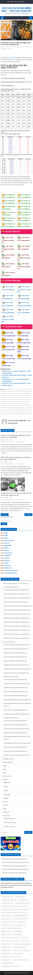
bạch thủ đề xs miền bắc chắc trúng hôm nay (16, 594)
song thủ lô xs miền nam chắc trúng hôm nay (16, 755)
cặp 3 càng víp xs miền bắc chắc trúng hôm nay (17, 610)
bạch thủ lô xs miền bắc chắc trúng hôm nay (16, 602)
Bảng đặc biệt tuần (6, 919)
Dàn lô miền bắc (16, 941)
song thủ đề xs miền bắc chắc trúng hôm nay (16, 665)
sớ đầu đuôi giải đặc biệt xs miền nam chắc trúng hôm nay (17, 738)
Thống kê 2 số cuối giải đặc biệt (21, 960)
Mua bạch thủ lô (6, 953)
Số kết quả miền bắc (9, 818)
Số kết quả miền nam (10, 573)
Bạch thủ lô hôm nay (7, 906)
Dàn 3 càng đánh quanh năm (9, 393)
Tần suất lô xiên (16, 412)
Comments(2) (8, 48)
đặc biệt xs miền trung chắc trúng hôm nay (15, 687)
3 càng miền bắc (20, 897)
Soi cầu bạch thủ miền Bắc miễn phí (11, 956)
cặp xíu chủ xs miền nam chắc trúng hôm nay (16, 729)
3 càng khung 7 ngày (7, 897)
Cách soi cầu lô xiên (18, 391)
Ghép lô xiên (25, 403)
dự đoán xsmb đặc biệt (16, 403)
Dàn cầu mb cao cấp (8, 642)
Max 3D (6, 548)
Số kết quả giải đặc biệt (22, 405)
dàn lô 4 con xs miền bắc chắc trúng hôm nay (16, 634)
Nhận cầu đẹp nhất (8, 762)
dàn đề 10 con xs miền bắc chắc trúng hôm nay (17, 626)
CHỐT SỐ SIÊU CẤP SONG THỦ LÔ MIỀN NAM (24, 289)
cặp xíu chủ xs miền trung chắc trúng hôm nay (16, 683)
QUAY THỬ (7, 565)
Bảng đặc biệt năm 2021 (6, 391)
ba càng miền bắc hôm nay (24, 389)
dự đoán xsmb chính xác (22, 401)
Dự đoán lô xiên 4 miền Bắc (16, 399)
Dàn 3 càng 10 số (6, 925)
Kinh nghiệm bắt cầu (8, 759)
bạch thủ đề (23, 912)
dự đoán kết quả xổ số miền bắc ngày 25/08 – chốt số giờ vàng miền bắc (16, 494)
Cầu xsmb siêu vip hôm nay (10, 587)
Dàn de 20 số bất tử (7, 931)
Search (4, 524)
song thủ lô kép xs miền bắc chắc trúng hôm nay (17, 669)
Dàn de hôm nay (6, 934)
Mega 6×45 (7, 782)
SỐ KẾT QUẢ (8, 568)
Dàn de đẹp (24, 938)
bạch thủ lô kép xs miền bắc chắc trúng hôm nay (17, 598)
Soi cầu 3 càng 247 (18, 953)
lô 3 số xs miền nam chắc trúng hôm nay (15, 747)
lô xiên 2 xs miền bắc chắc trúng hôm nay (15, 653)
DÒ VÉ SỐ (7, 560)
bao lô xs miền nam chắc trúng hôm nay (15, 720)
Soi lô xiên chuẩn (8, 412)
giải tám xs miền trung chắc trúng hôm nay (16, 691)
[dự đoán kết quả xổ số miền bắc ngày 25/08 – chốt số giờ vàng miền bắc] (16, 484)
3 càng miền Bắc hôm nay (9, 900)
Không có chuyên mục (6, 405)
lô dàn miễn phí (26, 950)
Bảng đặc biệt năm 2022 (20, 915)
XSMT (6, 538)
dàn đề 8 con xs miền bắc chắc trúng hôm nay (16, 622)
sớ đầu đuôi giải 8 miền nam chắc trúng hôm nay (17, 743)
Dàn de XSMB (17, 934)
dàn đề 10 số (26, 941)
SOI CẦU (6, 558)
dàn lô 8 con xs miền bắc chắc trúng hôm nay (16, 645)
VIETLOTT (7, 543)
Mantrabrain (25, 973)
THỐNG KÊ (7, 555)
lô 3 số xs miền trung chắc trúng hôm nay (15, 695)
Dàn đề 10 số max (6, 944)
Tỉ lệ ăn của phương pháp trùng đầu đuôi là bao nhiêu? (6, 514)
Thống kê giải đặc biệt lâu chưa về (10, 414)
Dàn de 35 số (18, 931)
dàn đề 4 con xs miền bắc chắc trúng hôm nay (16, 614)
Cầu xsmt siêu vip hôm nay (10, 676)
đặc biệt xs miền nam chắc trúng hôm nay (15, 725)
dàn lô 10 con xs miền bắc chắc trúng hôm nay (16, 630)
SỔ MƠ (6, 563)
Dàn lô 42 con (5, 941)
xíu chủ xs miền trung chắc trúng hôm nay (15, 710)
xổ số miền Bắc (14, 57)
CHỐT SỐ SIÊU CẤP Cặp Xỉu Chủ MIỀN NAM (8, 319)
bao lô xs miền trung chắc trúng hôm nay (15, 679)
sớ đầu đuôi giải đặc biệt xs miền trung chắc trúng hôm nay (17, 705)
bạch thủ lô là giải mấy (21, 906)
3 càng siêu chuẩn (23, 900)
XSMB (6, 533)
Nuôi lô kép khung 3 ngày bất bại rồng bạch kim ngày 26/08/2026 (16, 458)
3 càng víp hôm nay (11, 389)
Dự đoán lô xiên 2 (5, 399)
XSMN (6, 535)
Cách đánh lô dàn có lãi (8, 922)
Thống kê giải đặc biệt (7, 963)
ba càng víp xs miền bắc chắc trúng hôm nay (16, 590)
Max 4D (6, 550)
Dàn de (4, 928)
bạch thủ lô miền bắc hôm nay (21, 909)
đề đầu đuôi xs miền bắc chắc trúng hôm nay (16, 649)
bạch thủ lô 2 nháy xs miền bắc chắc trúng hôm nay (18, 606)
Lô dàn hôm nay (6, 950)
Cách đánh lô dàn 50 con (21, 919)
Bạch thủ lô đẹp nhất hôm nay (10, 912)
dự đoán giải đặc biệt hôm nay (14, 395)
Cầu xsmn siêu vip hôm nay (10, 718)
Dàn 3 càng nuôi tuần (19, 925)
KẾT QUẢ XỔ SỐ (9, 540)
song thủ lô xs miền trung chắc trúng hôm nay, (17, 714)
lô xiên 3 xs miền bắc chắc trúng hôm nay (15, 657)
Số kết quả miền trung (10, 570)
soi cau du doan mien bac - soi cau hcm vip (19, 422)
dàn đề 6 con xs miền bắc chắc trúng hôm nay (16, 618)
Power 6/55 (8, 553)
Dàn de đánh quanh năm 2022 (10, 938)
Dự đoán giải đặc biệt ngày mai (21, 944)
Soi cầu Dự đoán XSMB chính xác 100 (17, 409)
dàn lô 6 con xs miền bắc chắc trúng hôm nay (16, 638)
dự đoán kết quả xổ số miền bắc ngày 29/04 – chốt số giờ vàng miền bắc (29, 514)
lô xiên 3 (15, 405)
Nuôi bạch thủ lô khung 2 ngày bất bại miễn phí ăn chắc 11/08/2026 (16, 436)
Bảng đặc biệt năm (7, 915)
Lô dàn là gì (16, 950)
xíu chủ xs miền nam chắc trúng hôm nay (15, 751)
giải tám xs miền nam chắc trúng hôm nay (15, 733)
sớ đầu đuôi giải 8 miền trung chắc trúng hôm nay (17, 699)
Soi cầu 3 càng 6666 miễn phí (14, 407)
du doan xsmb (21, 922)
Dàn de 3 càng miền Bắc (24, 393)
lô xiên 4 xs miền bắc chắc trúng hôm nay (15, 661)
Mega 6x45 (7, 545)
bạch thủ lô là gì (6, 909)
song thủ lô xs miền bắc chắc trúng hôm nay (16, 673)
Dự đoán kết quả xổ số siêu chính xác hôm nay (19, 397)
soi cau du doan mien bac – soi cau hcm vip (16, 9)
